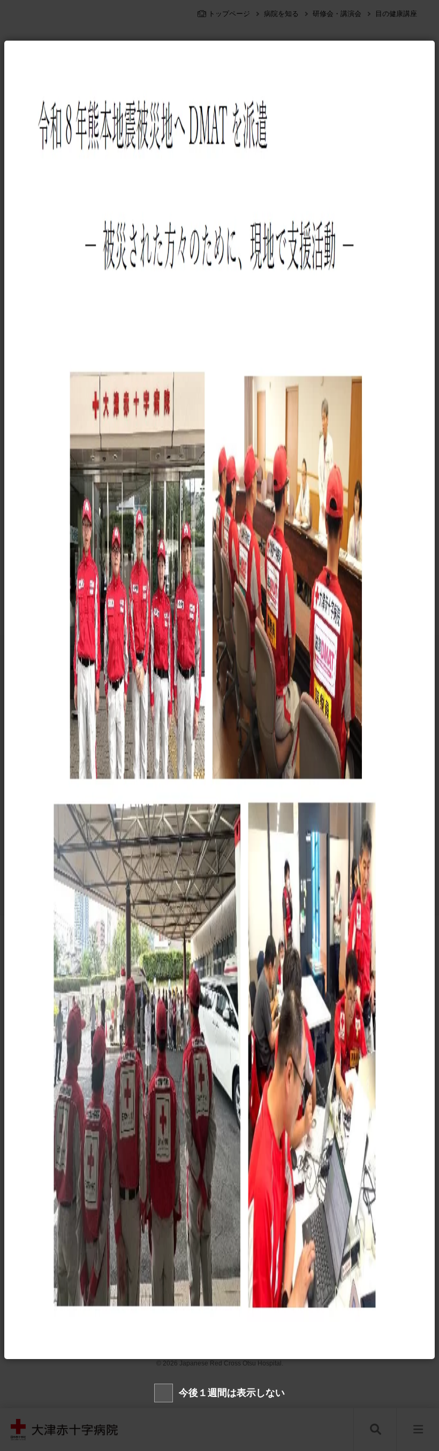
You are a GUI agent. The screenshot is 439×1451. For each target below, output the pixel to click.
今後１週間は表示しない (232, 1392)
